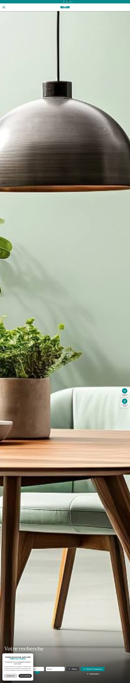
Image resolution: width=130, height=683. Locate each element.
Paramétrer (10, 676)
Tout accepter (25, 676)
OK (37, 671)
